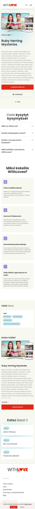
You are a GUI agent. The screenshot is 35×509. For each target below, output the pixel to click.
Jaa (18, 102)
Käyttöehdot (7, 490)
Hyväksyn (13, 507)
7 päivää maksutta (17, 87)
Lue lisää (4, 402)
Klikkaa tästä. (28, 504)
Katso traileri (6, 35)
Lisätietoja (18, 94)
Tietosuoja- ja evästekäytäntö (13, 492)
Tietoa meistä (8, 484)
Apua (5, 487)
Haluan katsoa (17, 407)
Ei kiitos (22, 507)
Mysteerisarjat (17, 316)
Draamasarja (8, 320)
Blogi (4, 495)
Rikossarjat (7, 316)
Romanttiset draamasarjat (12, 324)
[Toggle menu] (31, 5)
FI (26, 5)
